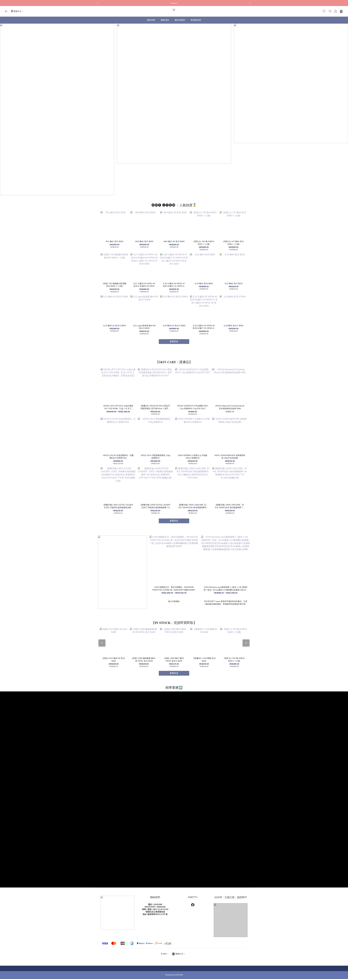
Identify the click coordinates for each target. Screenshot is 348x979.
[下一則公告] (250, 3)
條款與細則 (180, 20)
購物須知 (165, 20)
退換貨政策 (196, 20)
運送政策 (151, 20)
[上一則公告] (98, 3)
